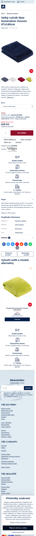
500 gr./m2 (18, 228)
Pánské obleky (5, 480)
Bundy (3, 491)
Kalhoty (3, 484)
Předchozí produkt (8, 254)
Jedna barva (19, 232)
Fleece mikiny (5, 487)
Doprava (4, 445)
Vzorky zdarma (6, 427)
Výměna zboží (5, 454)
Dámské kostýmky (7, 482)
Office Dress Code (7, 410)
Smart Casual (5, 413)
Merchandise (5, 425)
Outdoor (3, 417)
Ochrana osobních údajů (9, 463)
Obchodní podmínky (7, 461)
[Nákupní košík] (27, 7)
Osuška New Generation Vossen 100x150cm (17, 309)
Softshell (4, 489)
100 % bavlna (19, 224)
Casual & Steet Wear (7, 415)
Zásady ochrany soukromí (18, 522)
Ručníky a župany (20, 221)
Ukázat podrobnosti (18, 532)
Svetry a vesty (5, 493)
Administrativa (5, 434)
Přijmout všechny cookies (18, 528)
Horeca (3, 430)
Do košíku (22, 133)
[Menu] (32, 7)
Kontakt (3, 450)
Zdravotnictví (5, 432)
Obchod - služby (6, 437)
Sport (3, 419)
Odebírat (28, 388)
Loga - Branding (6, 422)
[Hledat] (22, 7)
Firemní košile (5, 478)
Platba (3, 447)
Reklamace (4, 458)
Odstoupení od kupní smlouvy (10, 456)
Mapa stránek (5, 467)
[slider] (13, 28)
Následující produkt (25, 254)
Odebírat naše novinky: (17, 383)
